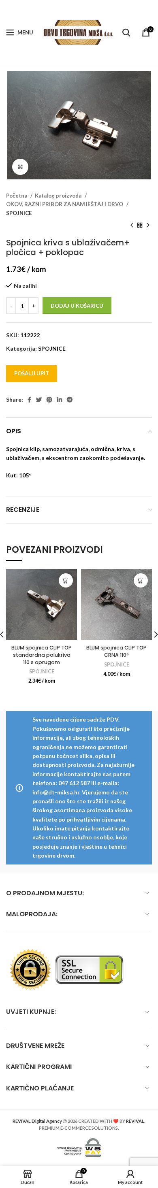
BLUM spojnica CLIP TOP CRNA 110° (116, 651)
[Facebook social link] (29, 399)
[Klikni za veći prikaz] (20, 167)
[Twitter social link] (39, 399)
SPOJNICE (19, 213)
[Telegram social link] (69, 399)
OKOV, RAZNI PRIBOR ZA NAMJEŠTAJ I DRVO (65, 204)
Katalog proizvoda (59, 195)
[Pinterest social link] (49, 399)
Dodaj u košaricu (77, 305)
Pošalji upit (31, 373)
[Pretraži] (126, 32)
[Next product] (148, 225)
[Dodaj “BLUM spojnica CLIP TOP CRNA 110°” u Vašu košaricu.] (141, 580)
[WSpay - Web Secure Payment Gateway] (79, 1146)
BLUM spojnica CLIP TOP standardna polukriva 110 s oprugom (41, 654)
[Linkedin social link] (59, 399)
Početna (17, 195)
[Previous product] (132, 225)
